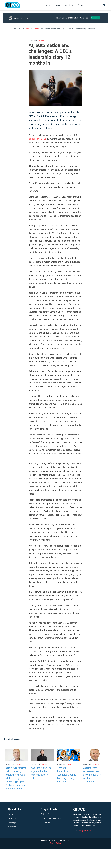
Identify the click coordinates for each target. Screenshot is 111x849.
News (57, 5)
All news (35, 29)
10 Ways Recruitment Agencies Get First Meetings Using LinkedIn (67, 774)
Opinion (41, 41)
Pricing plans (13, 822)
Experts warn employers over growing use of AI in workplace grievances (94, 774)
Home (47, 5)
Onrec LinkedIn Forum (50, 818)
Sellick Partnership (37, 139)
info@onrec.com (85, 831)
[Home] (12, 6)
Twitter (44, 814)
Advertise (12, 827)
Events (80, 5)
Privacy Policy (55, 843)
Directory (68, 5)
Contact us (45, 822)
